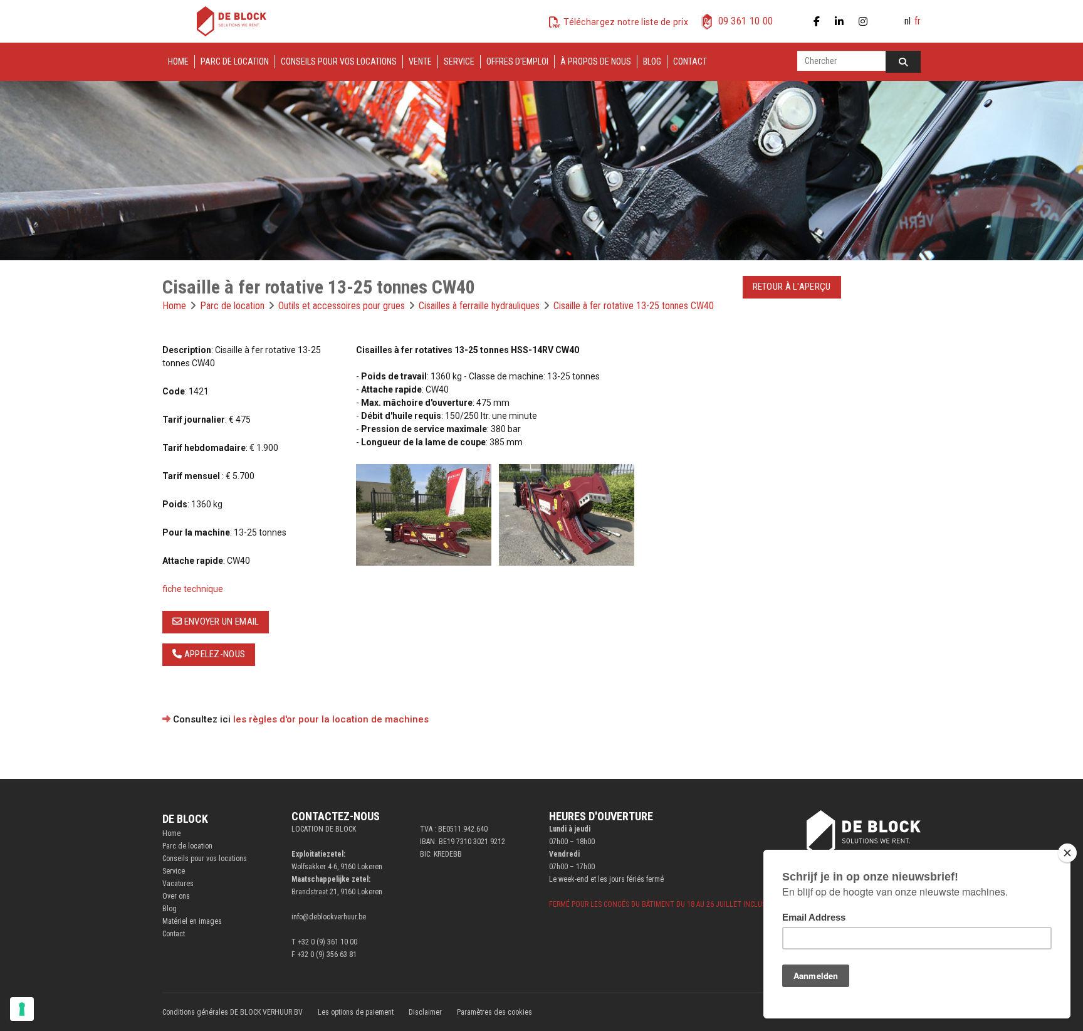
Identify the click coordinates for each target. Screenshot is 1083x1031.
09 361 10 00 (745, 21)
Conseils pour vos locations (339, 61)
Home (178, 61)
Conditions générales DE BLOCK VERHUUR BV (232, 1012)
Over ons (176, 896)
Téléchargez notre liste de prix (625, 22)
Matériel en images (192, 921)
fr (917, 21)
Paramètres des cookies (494, 1012)
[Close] (1067, 852)
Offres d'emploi (517, 61)
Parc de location (235, 61)
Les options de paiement (356, 1012)
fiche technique (192, 589)
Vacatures (178, 883)
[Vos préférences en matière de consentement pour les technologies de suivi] (22, 1009)
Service (459, 61)
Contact (690, 61)
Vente (420, 61)
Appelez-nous (213, 654)
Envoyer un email (220, 621)
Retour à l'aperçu (792, 286)
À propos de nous (595, 61)
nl (907, 21)
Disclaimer (425, 1012)
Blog (652, 61)
